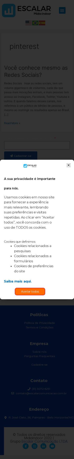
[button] (68, 165)
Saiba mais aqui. (18, 281)
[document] (37, 229)
